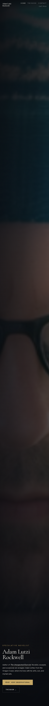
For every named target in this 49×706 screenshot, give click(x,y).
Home (23, 3)
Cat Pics (42, 6)
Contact (42, 3)
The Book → (11, 690)
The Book (32, 3)
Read (17, 682)
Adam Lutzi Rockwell (7, 5)
